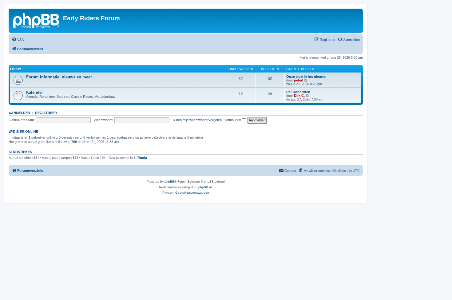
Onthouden (233, 120)
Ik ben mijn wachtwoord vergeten (197, 120)
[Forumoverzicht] (36, 20)
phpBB (169, 181)
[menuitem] (18, 39)
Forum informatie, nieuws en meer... (60, 77)
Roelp (142, 158)
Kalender (34, 92)
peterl (298, 80)
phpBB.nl (205, 187)
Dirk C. (299, 95)
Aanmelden (19, 113)
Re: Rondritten (298, 92)
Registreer (46, 113)
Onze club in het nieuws (306, 76)
